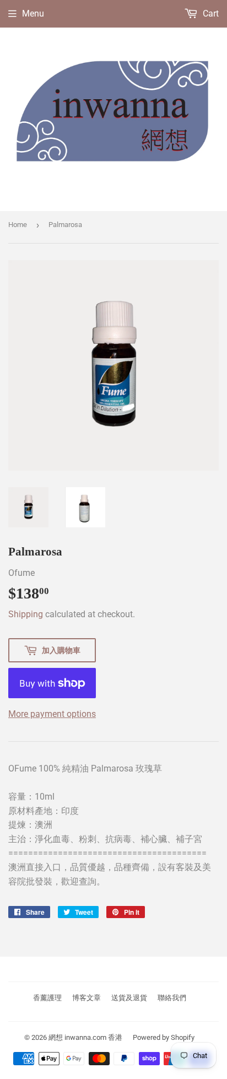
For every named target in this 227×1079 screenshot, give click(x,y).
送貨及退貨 (129, 998)
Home (17, 224)
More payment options (52, 714)
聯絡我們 (172, 998)
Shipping (25, 614)
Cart (210, 13)
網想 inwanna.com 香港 (85, 1037)
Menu (33, 13)
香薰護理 (47, 998)
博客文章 (86, 998)
